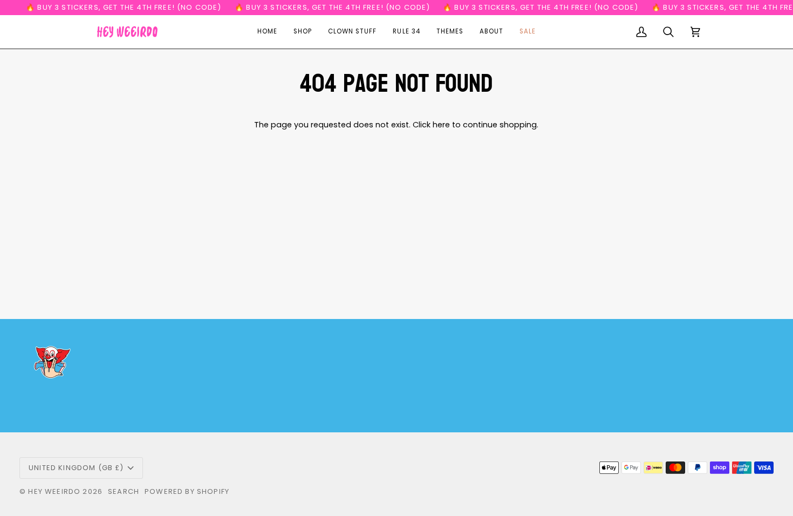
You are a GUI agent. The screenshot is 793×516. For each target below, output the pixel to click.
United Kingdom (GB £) (76, 468)
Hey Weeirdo (54, 491)
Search (123, 491)
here (441, 124)
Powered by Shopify (187, 491)
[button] (302, 32)
